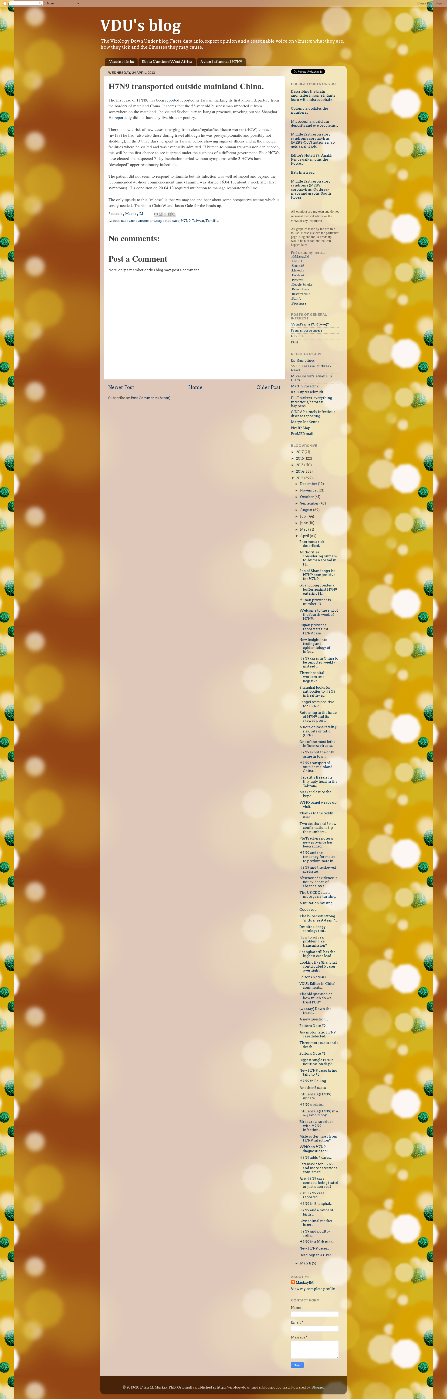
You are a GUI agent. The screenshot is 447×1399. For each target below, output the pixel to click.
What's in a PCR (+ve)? (310, 324)
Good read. (308, 910)
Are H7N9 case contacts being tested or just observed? (318, 1182)
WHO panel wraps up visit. (318, 804)
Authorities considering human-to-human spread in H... (318, 558)
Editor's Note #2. (312, 1026)
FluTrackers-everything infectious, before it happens (311, 402)
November (309, 490)
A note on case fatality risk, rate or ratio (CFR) (318, 731)
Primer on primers (306, 330)
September (309, 503)
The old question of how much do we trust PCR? (315, 998)
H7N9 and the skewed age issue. (317, 869)
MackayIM (305, 1282)
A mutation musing (315, 903)
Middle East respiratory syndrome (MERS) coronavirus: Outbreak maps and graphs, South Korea (311, 189)
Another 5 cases (312, 1088)
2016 (300, 458)
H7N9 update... (311, 1105)
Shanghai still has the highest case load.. (317, 954)
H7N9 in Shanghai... (315, 1204)
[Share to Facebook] (169, 214)
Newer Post (121, 387)
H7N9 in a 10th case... (316, 1242)
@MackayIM (300, 256)
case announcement (138, 221)
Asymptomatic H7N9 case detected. (317, 1034)
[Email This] (156, 214)
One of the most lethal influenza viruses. (318, 744)
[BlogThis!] (160, 214)
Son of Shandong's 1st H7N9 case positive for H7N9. (317, 575)
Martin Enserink (305, 386)
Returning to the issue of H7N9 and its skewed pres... (318, 717)
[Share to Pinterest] (173, 214)
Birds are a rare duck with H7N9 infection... (316, 1126)
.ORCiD (296, 261)
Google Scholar (302, 284)
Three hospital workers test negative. (311, 677)
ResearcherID (301, 294)
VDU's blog (140, 26)
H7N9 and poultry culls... (314, 1233)
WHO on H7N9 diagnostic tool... (314, 1149)
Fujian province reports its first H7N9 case (313, 629)
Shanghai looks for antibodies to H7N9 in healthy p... (317, 691)
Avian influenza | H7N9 (221, 62)
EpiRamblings (303, 360)
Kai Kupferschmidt (307, 392)
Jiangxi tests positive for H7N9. (316, 704)
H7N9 (186, 221)
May (304, 529)
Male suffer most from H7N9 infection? (318, 1138)
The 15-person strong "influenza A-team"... (318, 918)
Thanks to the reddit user (316, 815)
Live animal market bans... (315, 1223)
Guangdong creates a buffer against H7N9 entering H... (318, 589)
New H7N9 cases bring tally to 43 (318, 1072)
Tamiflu (212, 221)
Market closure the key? (315, 794)
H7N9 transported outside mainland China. (315, 767)
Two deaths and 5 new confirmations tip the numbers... (317, 828)
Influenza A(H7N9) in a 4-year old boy (318, 1113)
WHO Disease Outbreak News (311, 368)
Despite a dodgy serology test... (312, 929)
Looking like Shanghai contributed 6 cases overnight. (318, 966)
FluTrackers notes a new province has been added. (316, 842)
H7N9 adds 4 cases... (315, 1157)
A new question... (313, 1019)
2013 (300, 478)
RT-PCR (298, 336)
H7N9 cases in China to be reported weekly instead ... (318, 662)
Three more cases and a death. (319, 1045)
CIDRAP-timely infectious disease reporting (313, 414)
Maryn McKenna (305, 422)
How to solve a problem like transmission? (313, 941)
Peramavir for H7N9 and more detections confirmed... (318, 1168)
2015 (300, 465)
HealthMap (300, 428)
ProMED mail (302, 434)
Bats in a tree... (303, 172)
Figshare (299, 303)
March (306, 1263)
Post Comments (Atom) (150, 398)
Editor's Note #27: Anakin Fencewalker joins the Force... (312, 159)
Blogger (318, 1387)
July (304, 516)
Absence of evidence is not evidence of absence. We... (318, 882)
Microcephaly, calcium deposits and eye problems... (314, 123)
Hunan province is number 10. (315, 602)
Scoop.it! (298, 266)
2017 (300, 452)
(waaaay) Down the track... (315, 1011)
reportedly (123, 117)
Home (195, 387)
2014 (300, 471)
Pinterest (297, 280)
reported (172, 100)
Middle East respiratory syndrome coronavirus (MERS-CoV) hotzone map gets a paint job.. (313, 140)
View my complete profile (313, 1289)
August (306, 510)
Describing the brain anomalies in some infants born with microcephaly (313, 95)
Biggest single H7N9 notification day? (316, 1062)
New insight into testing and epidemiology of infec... (314, 646)
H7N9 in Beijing (312, 1081)
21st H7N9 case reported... (311, 1195)
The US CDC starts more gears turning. (317, 895)
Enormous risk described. (311, 544)
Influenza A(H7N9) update (315, 1096)
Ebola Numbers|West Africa (167, 62)
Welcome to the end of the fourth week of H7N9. (318, 614)
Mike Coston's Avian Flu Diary (311, 378)
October (307, 497)
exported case (167, 221)
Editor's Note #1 (312, 1053)
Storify (296, 298)
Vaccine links (121, 62)
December (309, 484)
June (304, 523)
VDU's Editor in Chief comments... (317, 986)
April (305, 536)
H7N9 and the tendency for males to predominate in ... (317, 857)
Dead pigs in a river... (316, 1255)
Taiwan (198, 221)
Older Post (269, 387)
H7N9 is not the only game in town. (316, 754)
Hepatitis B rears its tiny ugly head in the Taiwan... (318, 781)
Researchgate (300, 289)
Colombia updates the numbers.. (309, 110)
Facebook (298, 275)
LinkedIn (298, 270)
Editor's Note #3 (312, 977)
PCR (294, 342)
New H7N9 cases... (314, 1248)
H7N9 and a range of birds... (316, 1212)
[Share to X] (165, 214)
